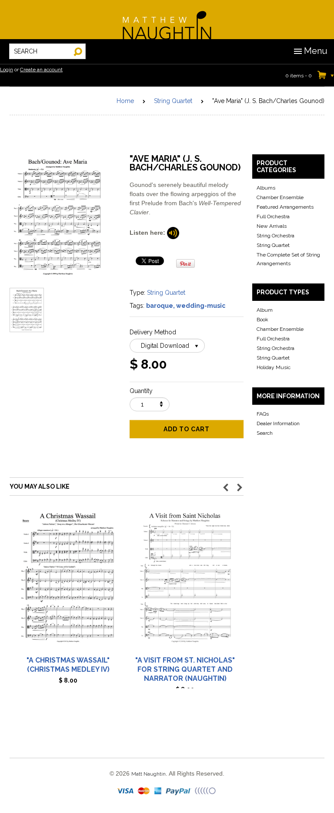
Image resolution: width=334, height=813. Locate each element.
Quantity (141, 390)
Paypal (179, 791)
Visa (126, 791)
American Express (158, 791)
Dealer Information (278, 423)
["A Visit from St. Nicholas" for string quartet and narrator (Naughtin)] (185, 581)
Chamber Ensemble (280, 197)
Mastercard (144, 791)
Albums (266, 188)
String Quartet (173, 100)
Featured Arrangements (285, 207)
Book (262, 320)
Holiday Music (274, 367)
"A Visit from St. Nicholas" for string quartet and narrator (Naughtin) (185, 669)
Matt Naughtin (167, 19)
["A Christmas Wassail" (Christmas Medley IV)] (68, 581)
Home (125, 100)
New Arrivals (272, 226)
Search (265, 433)
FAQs (263, 414)
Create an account (41, 70)
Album (265, 310)
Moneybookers (205, 791)
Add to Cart (187, 429)
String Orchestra (275, 236)
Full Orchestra (273, 216)
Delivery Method (153, 332)
